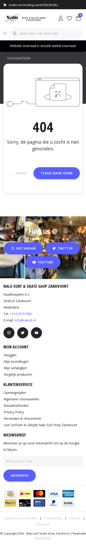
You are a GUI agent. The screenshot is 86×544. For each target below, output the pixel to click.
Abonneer (20, 475)
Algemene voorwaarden (20, 518)
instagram (26, 248)
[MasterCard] (39, 493)
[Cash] (10, 493)
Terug (20, 173)
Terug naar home (57, 173)
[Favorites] (69, 18)
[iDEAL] (25, 493)
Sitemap (74, 518)
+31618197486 (21, 314)
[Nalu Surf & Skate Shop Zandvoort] (25, 18)
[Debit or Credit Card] (25, 503)
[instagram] (8, 332)
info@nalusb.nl (25, 320)
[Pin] (39, 503)
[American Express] (68, 493)
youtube (45, 262)
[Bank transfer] (68, 503)
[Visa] (54, 493)
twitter (65, 248)
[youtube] (36, 332)
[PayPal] (10, 503)
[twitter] (22, 332)
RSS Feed (43, 524)
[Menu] (5, 33)
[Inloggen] (60, 18)
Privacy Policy (53, 518)
